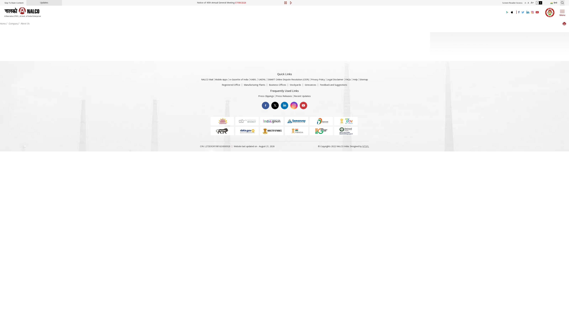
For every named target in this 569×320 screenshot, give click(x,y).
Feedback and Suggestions (333, 84)
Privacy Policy (318, 79)
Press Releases (284, 96)
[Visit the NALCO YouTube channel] (537, 12)
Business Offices (277, 84)
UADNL (262, 79)
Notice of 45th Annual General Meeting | (213, 2)
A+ (532, 2)
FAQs (348, 79)
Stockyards (295, 84)
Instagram (294, 105)
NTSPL (365, 146)
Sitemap (364, 79)
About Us (25, 23)
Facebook (265, 105)
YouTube (303, 105)
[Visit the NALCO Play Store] (507, 12)
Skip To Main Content (13, 2)
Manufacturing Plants (254, 84)
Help (355, 79)
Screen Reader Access (512, 2)
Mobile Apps (221, 79)
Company (13, 23)
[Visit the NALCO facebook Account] (519, 12)
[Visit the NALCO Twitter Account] (522, 12)
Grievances (310, 84)
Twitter (275, 105)
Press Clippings (266, 96)
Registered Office (231, 84)
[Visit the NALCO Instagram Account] (532, 12)
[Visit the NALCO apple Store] (512, 11)
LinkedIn (284, 105)
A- (525, 3)
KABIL (253, 79)
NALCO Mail (207, 79)
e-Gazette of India (239, 79)
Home (3, 23)
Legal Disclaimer (335, 79)
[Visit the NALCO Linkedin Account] (527, 12)
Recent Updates (302, 96)
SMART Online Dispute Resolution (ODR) (288, 79)
